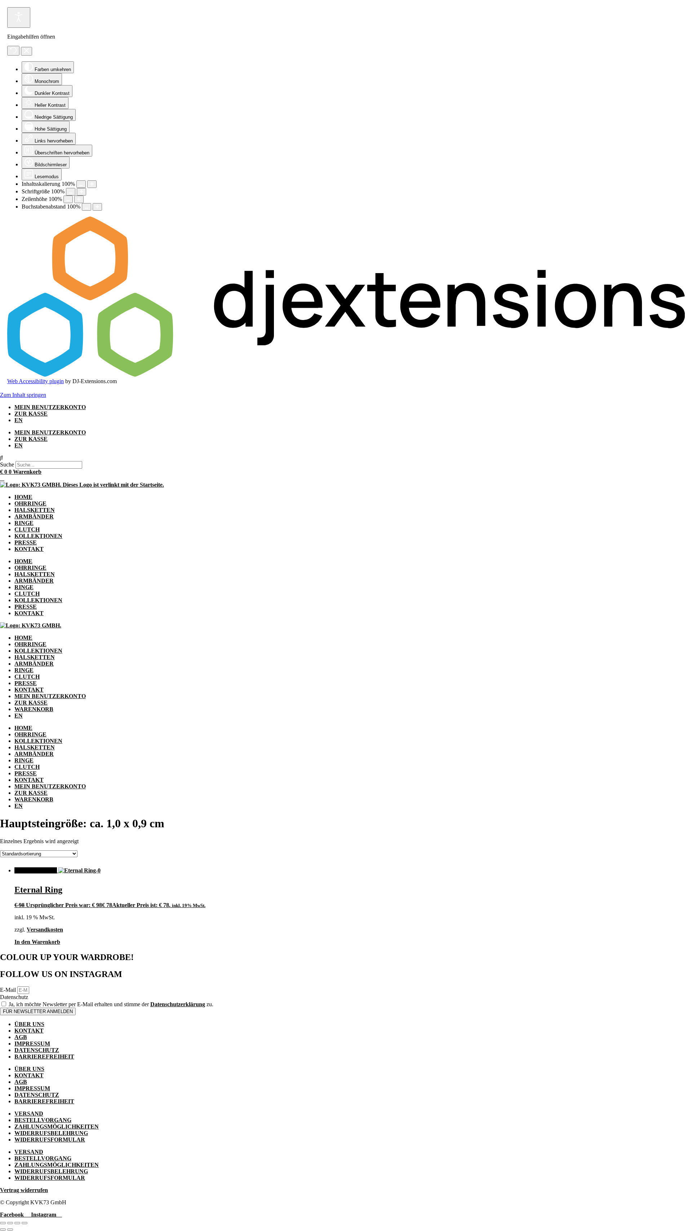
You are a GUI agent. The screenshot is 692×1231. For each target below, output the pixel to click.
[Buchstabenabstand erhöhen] (97, 207)
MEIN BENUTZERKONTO (50, 407)
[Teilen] (17, 1223)
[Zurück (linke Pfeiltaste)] (3, 1229)
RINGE (24, 523)
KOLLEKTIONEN (38, 536)
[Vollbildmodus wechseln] (10, 1223)
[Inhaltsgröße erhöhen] (92, 184)
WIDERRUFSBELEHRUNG (51, 1133)
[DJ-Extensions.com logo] (346, 375)
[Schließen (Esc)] (24, 1223)
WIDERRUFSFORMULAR (49, 1139)
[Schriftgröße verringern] (70, 192)
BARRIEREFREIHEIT (44, 1056)
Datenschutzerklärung (177, 1004)
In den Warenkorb (37, 942)
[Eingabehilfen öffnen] (18, 17)
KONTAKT (29, 549)
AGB (20, 1037)
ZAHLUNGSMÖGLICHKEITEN (56, 1126)
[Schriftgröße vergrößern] (81, 192)
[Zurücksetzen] (13, 51)
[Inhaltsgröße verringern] (81, 184)
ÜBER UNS (29, 1024)
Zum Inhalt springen (23, 395)
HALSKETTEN (34, 510)
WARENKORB (33, 709)
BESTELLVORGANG (42, 1120)
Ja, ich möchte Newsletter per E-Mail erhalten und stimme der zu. (111, 1004)
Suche (7, 464)
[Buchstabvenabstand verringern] (86, 207)
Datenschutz (14, 997)
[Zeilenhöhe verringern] (68, 199)
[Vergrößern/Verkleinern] (3, 1223)
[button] (346, 458)
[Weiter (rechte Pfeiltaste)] (10, 1229)
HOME (23, 497)
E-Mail (8, 990)
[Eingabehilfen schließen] (26, 51)
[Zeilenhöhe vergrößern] (79, 199)
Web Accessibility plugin (35, 381)
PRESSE (25, 542)
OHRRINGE (30, 503)
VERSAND (28, 1113)
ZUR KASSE (31, 414)
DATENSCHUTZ (36, 1050)
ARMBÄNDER (34, 516)
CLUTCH (27, 529)
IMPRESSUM (32, 1044)
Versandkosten (45, 929)
